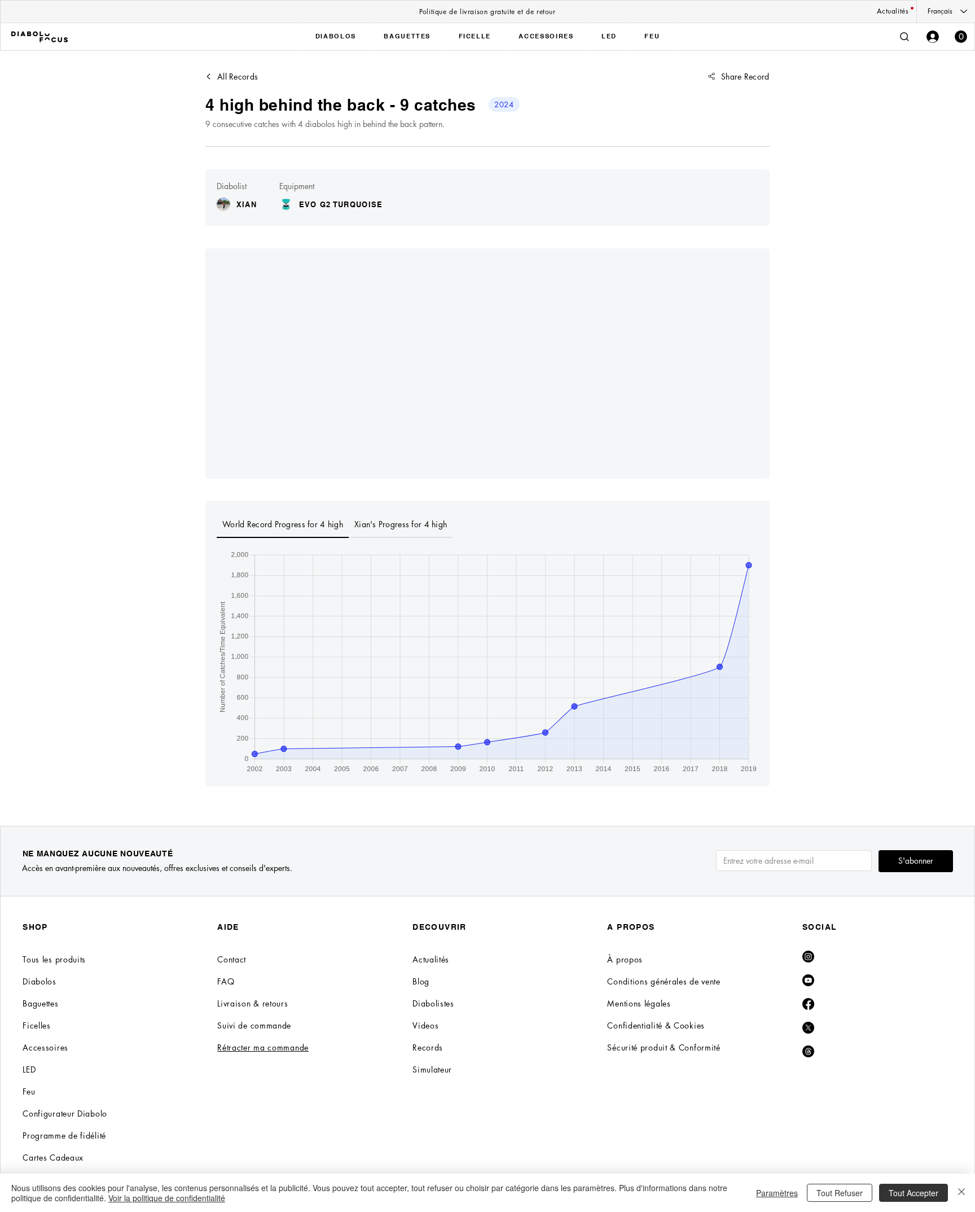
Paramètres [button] (777, 1192)
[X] (808, 1028)
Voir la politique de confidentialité (166, 1198)
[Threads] (808, 1051)
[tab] (283, 525)
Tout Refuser (839, 1192)
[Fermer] (961, 1193)
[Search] (904, 37)
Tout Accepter (913, 1192)
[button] (961, 36)
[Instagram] (808, 956)
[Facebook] (808, 1004)
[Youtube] (808, 980)
